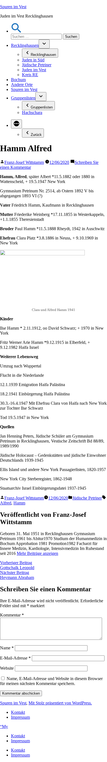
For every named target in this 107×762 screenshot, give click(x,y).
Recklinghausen (25, 45)
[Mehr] (16, 124)
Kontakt (18, 712)
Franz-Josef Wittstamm (24, 162)
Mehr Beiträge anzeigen (37, 553)
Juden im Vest (34, 69)
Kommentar (12, 615)
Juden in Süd (33, 60)
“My (4, 726)
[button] (16, 31)
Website (7, 668)
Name (7, 648)
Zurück (36, 135)
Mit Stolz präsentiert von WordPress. (60, 703)
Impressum (20, 717)
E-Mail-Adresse (15, 658)
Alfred (5, 503)
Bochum (18, 79)
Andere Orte (22, 84)
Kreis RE (30, 74)
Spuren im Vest (13, 6)
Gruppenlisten (23, 98)
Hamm (19, 503)
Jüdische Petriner (36, 64)
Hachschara (32, 112)
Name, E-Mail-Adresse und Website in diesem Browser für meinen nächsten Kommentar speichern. (51, 681)
